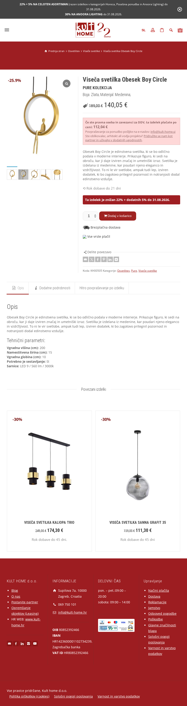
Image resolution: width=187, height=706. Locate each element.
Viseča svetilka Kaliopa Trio (49, 522)
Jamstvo (154, 608)
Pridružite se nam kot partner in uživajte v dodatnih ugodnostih (129, 138)
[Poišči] (171, 30)
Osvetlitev (123, 270)
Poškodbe (155, 619)
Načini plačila (158, 590)
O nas (15, 596)
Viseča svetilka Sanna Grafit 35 (137, 522)
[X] (91, 259)
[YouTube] (35, 643)
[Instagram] (28, 643)
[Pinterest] (104, 259)
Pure (134, 270)
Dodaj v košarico (120, 216)
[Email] (85, 259)
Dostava (154, 596)
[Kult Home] (94, 29)
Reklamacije (157, 602)
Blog (14, 590)
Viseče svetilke (147, 270)
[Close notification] (179, 9)
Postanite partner (24, 602)
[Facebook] (98, 259)
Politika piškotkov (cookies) (29, 696)
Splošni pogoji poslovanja (73, 696)
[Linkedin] (110, 259)
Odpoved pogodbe (162, 613)
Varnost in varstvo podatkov (119, 696)
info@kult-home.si (163, 132)
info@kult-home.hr (72, 612)
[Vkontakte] (116, 259)
